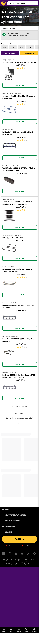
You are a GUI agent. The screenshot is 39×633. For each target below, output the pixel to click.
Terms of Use (14, 560)
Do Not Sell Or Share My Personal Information (19, 562)
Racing (2, 9)
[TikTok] (16, 554)
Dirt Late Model (19, 9)
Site (32, 560)
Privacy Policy (6, 560)
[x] (28, 554)
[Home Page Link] (3, 3)
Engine (27, 9)
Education (27, 560)
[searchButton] (35, 3)
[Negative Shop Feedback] (22, 424)
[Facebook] (4, 554)
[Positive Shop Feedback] (16, 424)
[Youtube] (22, 554)
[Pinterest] (35, 554)
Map (35, 560)
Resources (21, 560)
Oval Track (9, 9)
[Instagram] (10, 554)
